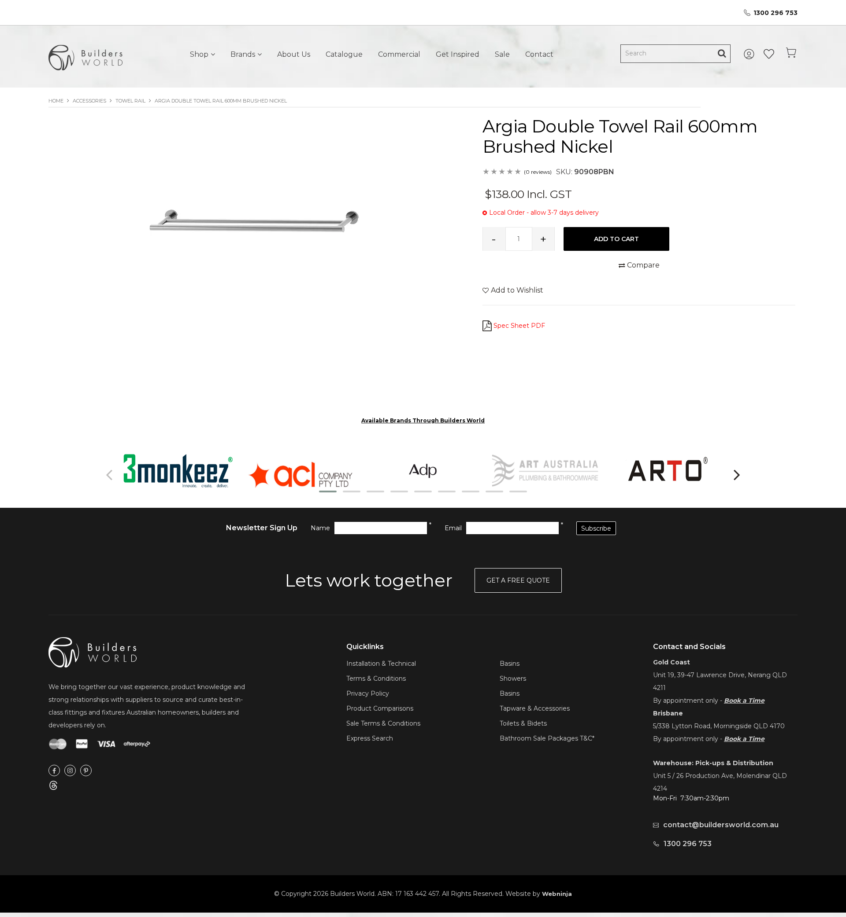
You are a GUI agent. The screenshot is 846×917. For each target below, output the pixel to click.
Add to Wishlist (517, 290)
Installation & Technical (381, 664)
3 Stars (502, 172)
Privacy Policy (367, 693)
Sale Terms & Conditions (383, 723)
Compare (643, 265)
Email (453, 528)
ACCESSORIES (89, 101)
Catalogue (344, 54)
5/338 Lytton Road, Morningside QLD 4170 (719, 726)
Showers (513, 678)
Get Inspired (457, 54)
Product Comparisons (379, 708)
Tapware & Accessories (535, 708)
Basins (509, 664)
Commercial (399, 54)
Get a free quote (518, 580)
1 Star (486, 172)
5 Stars (518, 172)
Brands (242, 54)
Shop (199, 54)
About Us (293, 54)
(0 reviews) (538, 172)
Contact (539, 54)
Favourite (769, 54)
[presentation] (110, 474)
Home (55, 101)
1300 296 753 (775, 13)
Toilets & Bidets (523, 723)
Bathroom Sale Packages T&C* (547, 738)
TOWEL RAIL (130, 101)
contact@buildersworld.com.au (721, 825)
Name (320, 528)
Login (750, 54)
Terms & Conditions (376, 678)
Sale (502, 54)
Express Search (369, 738)
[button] (328, 491)
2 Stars (494, 172)
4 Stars (510, 172)
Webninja (557, 893)
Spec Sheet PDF (519, 326)
